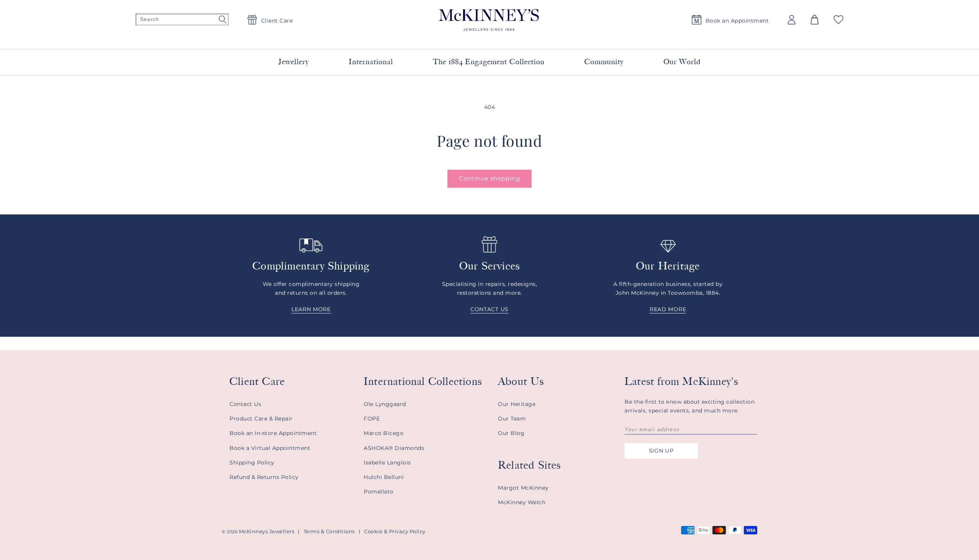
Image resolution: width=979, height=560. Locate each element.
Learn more (311, 309)
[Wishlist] (838, 19)
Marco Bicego (383, 433)
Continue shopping (489, 178)
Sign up (661, 450)
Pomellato (379, 491)
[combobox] (480, 38)
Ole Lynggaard (385, 404)
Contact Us (245, 404)
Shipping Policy (252, 462)
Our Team (512, 418)
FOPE (372, 418)
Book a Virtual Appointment (269, 448)
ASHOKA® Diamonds (394, 448)
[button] (814, 19)
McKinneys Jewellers (266, 531)
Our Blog (511, 433)
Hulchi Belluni (384, 477)
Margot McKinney (523, 487)
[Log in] (791, 19)
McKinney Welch (521, 502)
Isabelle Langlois (387, 462)
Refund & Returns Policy (264, 477)
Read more (668, 309)
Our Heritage (516, 404)
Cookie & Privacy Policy (395, 531)
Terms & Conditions (329, 531)
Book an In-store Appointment (273, 433)
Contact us (489, 309)
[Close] (582, 37)
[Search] (182, 20)
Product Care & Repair (261, 418)
